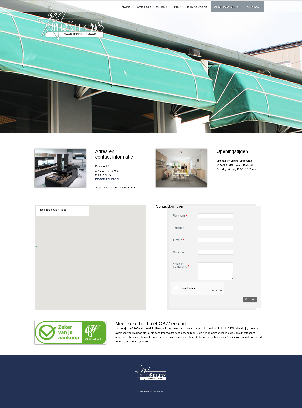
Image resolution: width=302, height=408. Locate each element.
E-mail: (177, 240)
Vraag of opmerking (180, 265)
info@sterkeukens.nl (107, 178)
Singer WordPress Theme (148, 391)
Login (161, 391)
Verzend (250, 299)
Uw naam (179, 215)
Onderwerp (180, 252)
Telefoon (178, 228)
